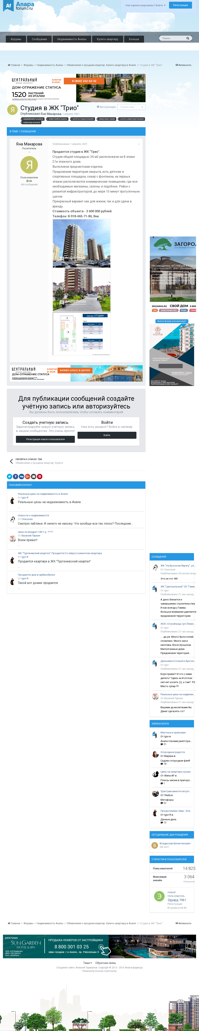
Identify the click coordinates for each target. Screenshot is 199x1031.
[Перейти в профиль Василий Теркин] (13, 538)
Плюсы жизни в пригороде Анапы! (177, 780)
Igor (166, 590)
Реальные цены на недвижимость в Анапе (43, 493)
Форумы (16, 39)
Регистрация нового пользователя (45, 439)
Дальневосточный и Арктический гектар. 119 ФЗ (178, 661)
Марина (168, 756)
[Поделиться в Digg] (21, 476)
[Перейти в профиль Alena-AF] (155, 774)
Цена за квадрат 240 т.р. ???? (35, 531)
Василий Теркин (31, 535)
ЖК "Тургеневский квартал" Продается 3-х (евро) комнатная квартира (60, 553)
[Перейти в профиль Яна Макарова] (12, 109)
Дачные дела (168, 819)
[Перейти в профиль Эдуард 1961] (159, 896)
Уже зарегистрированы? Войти (144, 5)
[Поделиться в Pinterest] (39, 476)
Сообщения (39, 39)
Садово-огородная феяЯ (175, 760)
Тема (86, 963)
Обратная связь (105, 963)
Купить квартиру (107, 39)
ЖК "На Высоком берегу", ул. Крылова (178, 565)
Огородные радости (173, 752)
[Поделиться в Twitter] (9, 476)
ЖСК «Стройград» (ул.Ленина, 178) (178, 623)
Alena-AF (169, 775)
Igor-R (25, 497)
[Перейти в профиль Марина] (155, 754)
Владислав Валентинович (175, 843)
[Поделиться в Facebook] (15, 476)
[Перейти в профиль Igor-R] (13, 500)
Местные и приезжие (173, 732)
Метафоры (167, 799)
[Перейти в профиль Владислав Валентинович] (154, 845)
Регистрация (180, 5)
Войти (107, 435)
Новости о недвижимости (33, 515)
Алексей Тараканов (86, 967)
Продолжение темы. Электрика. (177, 810)
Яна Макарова (51, 114)
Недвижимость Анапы (72, 39)
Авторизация (108, 106)
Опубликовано (69, 143)
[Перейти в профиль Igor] (155, 588)
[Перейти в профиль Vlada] (155, 793)
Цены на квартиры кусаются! (177, 771)
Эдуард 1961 (177, 900)
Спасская (27, 519)
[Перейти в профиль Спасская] (13, 519)
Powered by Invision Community (99, 971)
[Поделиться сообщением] (139, 144)
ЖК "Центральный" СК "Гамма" (178, 586)
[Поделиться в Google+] (27, 476)
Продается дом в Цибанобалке (36, 574)
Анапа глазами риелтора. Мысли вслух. (177, 741)
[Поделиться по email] (33, 476)
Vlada (167, 795)
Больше (134, 39)
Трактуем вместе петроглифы (177, 791)
